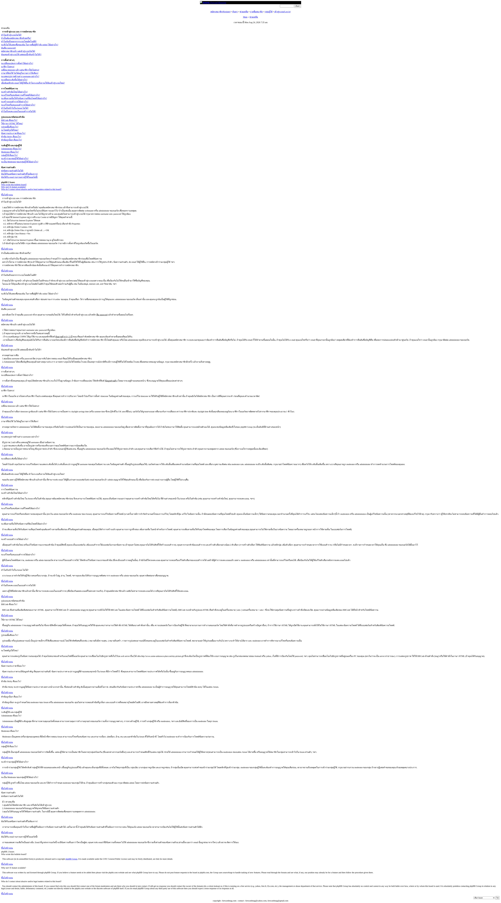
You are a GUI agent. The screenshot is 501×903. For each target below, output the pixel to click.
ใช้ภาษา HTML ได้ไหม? (12, 123)
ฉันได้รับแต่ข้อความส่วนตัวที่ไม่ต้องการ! (19, 174)
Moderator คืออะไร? (10, 152)
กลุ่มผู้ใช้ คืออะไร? (9, 155)
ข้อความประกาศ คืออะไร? (13, 133)
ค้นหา (235, 12)
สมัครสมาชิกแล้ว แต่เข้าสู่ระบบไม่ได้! (18, 51)
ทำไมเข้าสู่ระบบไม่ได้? (11, 35)
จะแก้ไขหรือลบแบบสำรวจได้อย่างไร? (18, 105)
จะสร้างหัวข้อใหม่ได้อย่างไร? (14, 92)
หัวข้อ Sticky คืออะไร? (11, 136)
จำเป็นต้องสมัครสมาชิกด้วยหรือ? (16, 38)
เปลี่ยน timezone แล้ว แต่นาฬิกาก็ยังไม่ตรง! (20, 70)
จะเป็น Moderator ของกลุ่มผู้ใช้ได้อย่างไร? (19, 162)
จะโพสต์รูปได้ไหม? (9, 130)
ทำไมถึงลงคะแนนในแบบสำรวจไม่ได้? (18, 111)
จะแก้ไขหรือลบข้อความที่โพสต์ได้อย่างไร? (20, 95)
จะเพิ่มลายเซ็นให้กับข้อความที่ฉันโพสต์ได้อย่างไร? (24, 98)
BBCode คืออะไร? (9, 120)
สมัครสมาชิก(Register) (220, 12)
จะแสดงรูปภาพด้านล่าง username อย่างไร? (20, 76)
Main (245, 17)
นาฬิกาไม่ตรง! (7, 67)
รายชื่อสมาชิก (256, 12)
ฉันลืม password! (8, 48)
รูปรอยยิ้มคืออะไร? (9, 127)
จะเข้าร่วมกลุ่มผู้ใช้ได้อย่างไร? (14, 158)
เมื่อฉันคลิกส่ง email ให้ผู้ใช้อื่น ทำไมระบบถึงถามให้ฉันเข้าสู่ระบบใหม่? (33, 83)
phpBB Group (71, 859)
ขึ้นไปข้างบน (7, 195)
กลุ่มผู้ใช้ (268, 12)
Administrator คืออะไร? (11, 149)
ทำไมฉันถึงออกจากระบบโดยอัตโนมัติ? (19, 41)
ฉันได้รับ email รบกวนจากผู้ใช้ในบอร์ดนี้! (19, 177)
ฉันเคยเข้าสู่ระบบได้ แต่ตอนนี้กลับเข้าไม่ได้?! (21, 54)
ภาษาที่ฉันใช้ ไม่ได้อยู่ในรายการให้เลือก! (19, 73)
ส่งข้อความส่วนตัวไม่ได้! (12, 171)
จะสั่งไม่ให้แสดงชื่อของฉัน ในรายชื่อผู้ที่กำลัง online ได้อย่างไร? (29, 45)
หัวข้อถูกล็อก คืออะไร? (11, 140)
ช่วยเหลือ (244, 12)
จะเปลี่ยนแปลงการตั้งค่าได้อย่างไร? (17, 63)
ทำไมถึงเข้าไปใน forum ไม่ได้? (14, 108)
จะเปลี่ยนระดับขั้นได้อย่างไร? (14, 80)
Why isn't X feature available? (13, 187)
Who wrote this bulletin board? (14, 184)
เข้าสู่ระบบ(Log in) (282, 12)
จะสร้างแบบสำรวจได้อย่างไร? (14, 101)
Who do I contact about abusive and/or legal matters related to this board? (31, 189)
